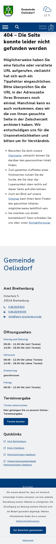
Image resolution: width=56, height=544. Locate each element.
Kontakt (28, 487)
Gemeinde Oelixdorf (28, 11)
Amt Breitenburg (16, 441)
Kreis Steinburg (15, 448)
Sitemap (13, 199)
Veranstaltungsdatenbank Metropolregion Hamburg (20, 463)
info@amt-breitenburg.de (25, 316)
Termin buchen (16, 421)
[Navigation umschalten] (5, 27)
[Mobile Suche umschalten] (17, 27)
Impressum (28, 540)
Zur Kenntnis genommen (28, 530)
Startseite (15, 155)
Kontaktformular (39, 223)
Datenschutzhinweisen (27, 521)
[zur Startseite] (8, 11)
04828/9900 (16, 307)
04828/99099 (17, 312)
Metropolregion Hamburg (21, 454)
